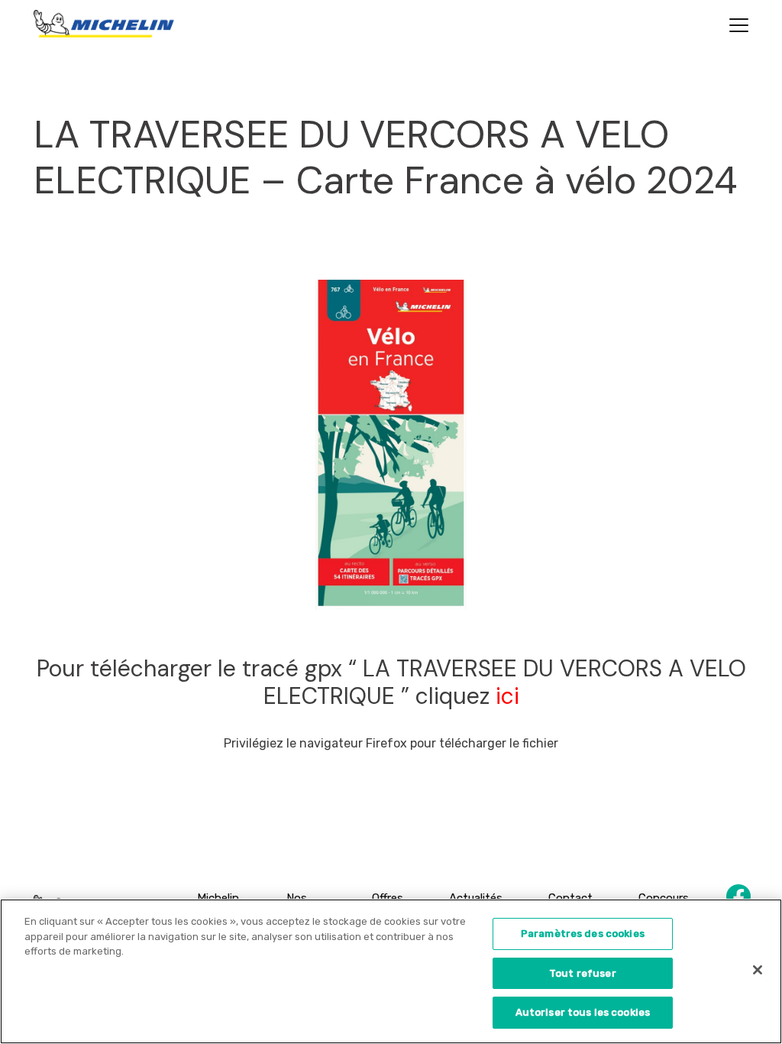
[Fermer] (757, 970)
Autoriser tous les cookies (582, 1012)
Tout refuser (582, 973)
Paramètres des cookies (583, 933)
